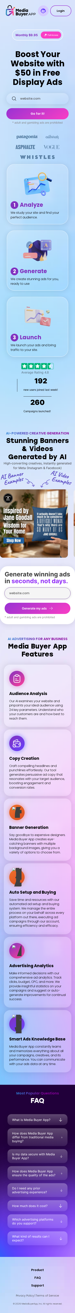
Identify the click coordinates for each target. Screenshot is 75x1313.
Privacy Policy (25, 1296)
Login (61, 11)
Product (37, 1270)
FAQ (37, 1277)
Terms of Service (47, 1296)
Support (37, 1285)
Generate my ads (34, 608)
